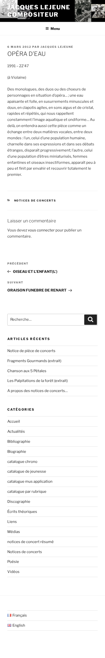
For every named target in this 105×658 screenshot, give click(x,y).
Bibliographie (18, 441)
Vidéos (13, 571)
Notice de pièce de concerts (31, 351)
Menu (55, 28)
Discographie (18, 501)
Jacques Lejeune (57, 47)
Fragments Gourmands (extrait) (34, 361)
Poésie (13, 561)
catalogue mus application (29, 481)
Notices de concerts (35, 200)
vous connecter (41, 230)
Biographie (16, 451)
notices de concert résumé (30, 542)
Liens (12, 521)
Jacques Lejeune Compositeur (38, 11)
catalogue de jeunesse (26, 471)
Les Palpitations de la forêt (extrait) (37, 381)
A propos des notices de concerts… (37, 391)
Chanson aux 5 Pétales (26, 371)
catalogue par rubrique (26, 491)
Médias (13, 532)
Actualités (16, 431)
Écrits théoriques (22, 511)
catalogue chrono (22, 461)
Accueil (13, 421)
